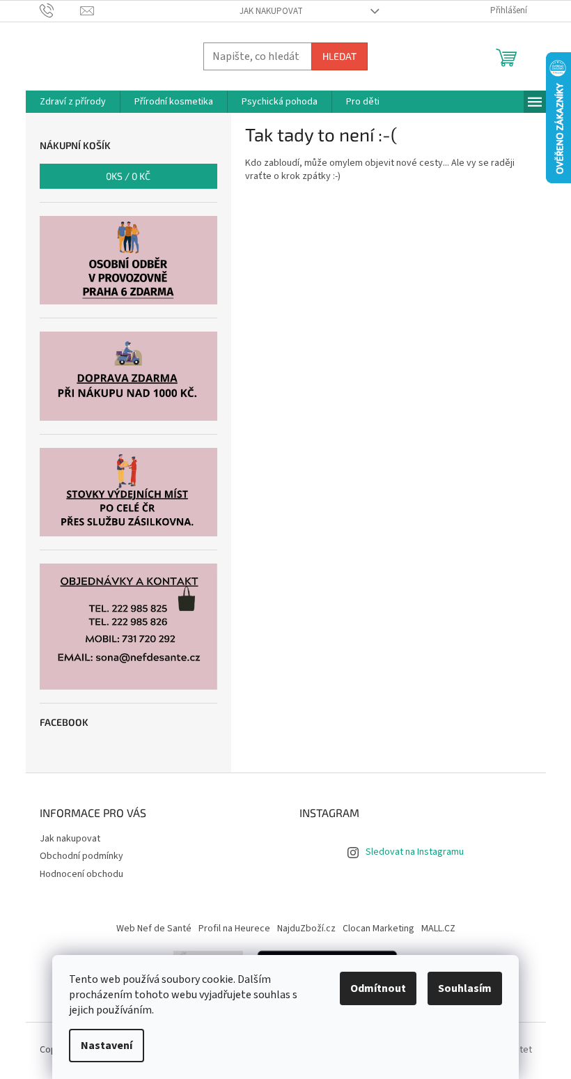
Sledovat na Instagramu (415, 852)
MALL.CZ (438, 929)
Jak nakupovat (271, 11)
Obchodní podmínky (81, 856)
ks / (128, 176)
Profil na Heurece (234, 929)
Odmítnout (378, 988)
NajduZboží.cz (306, 929)
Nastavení (106, 1045)
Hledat (339, 56)
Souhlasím (465, 988)
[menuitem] (73, 102)
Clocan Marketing (378, 929)
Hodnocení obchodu (81, 874)
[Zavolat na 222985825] (60, 10)
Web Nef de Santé (153, 929)
